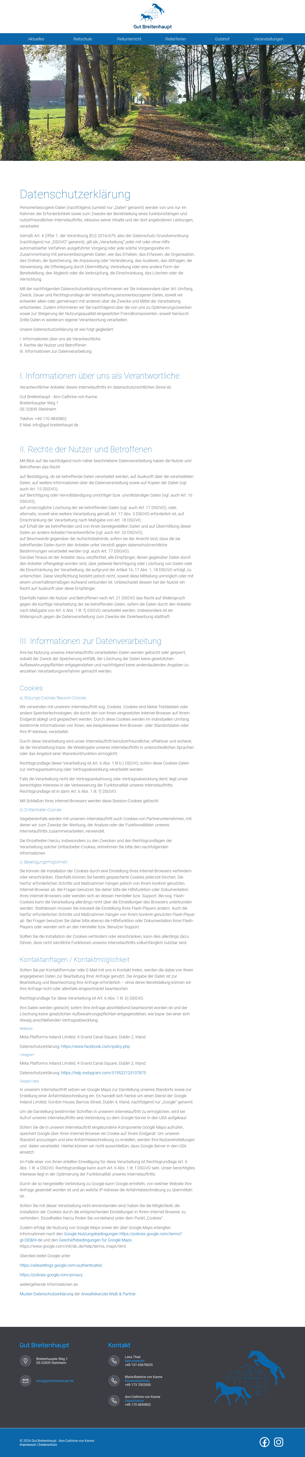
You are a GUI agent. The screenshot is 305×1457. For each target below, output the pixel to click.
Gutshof (222, 38)
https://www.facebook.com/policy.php (95, 1046)
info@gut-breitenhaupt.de (54, 1381)
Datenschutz (48, 1445)
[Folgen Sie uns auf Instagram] (278, 1442)
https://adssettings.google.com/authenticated (61, 1265)
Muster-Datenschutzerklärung (46, 1293)
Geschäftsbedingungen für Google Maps (95, 1240)
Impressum (28, 1445)
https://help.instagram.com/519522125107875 (103, 1072)
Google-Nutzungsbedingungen (91, 1233)
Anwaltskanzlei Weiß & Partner (108, 1293)
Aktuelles (36, 38)
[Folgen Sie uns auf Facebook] (264, 1442)
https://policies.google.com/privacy (51, 1274)
